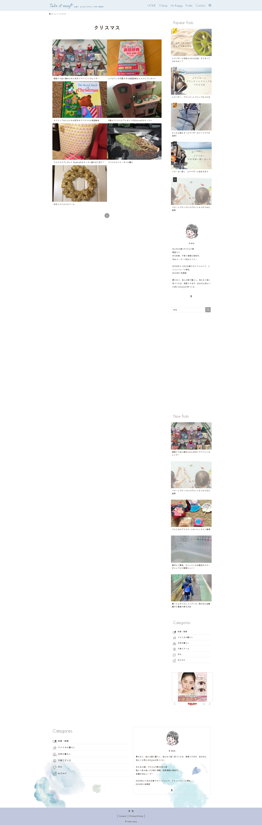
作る (179, 654)
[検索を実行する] (208, 309)
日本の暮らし (183, 642)
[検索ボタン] (210, 5)
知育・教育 (182, 631)
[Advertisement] (191, 362)
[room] (191, 296)
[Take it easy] (76, 5)
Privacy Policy (136, 816)
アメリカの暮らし (185, 637)
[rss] (132, 811)
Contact (122, 816)
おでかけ (181, 660)
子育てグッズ (183, 648)
